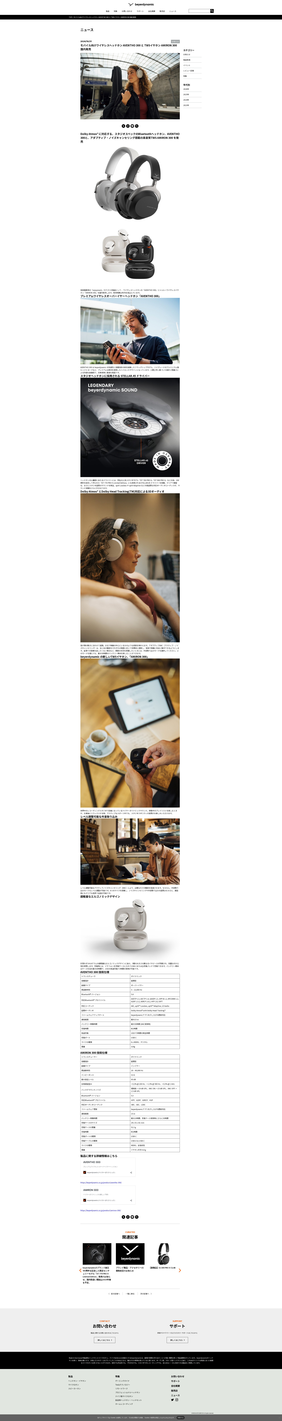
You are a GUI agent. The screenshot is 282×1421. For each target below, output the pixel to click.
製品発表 (186, 59)
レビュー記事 (188, 70)
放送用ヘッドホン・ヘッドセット (128, 1400)
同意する (181, 1417)
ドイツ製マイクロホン (124, 1396)
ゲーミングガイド (122, 1380)
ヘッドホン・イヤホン (77, 1380)
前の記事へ (115, 1293)
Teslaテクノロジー (122, 1384)
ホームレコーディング (124, 1404)
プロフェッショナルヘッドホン (127, 1392)
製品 (70, 1376)
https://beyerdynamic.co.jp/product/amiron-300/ (100, 1210)
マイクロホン (73, 1384)
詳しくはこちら (104, 1340)
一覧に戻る (130, 1293)
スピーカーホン (74, 1388)
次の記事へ (144, 1293)
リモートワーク (121, 1388)
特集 (185, 76)
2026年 (186, 89)
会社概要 (175, 1385)
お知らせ (175, 41)
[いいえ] (279, 1418)
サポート (175, 1381)
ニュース (175, 1395)
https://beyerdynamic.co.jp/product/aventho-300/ (101, 1182)
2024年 (186, 99)
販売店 (174, 1390)
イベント (186, 65)
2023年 (186, 105)
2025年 (186, 94)
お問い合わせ (177, 1376)
